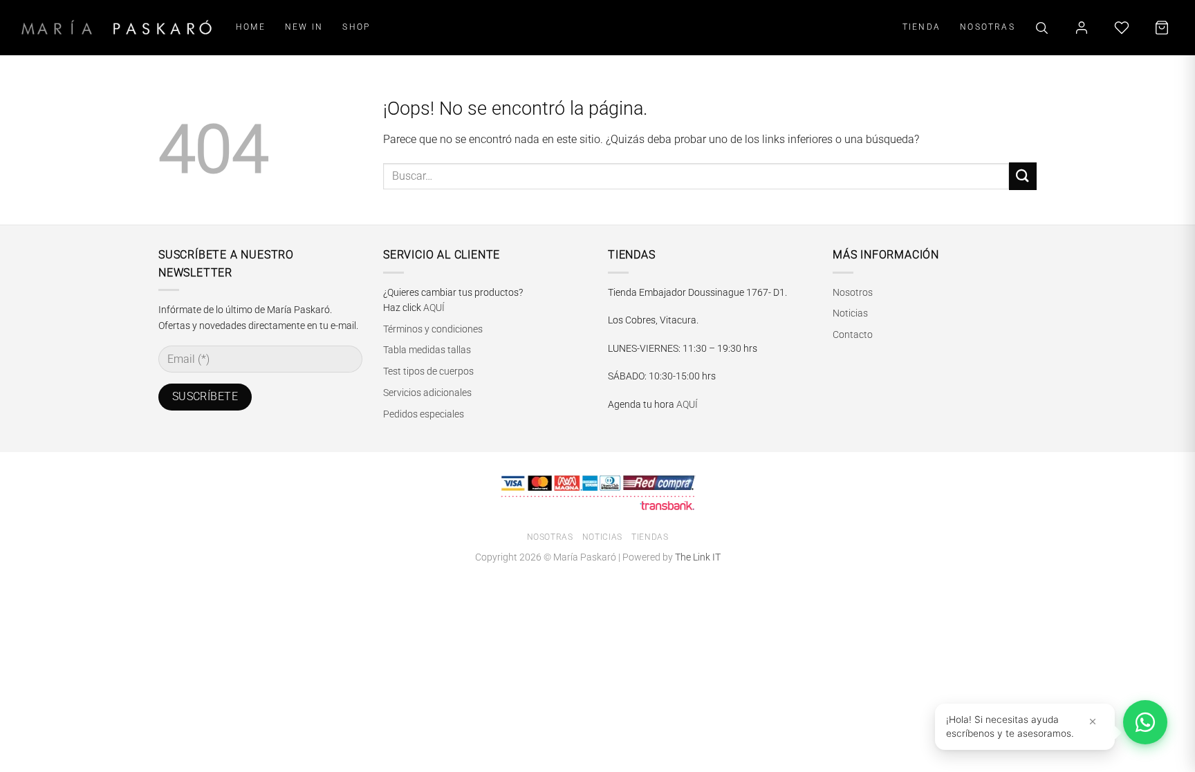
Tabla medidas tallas (427, 349)
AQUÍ (434, 307)
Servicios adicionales (427, 392)
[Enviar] (1023, 175)
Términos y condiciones (433, 329)
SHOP (356, 26)
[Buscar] (1041, 27)
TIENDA (921, 26)
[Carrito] (1162, 27)
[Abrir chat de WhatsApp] (1145, 722)
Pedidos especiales (423, 414)
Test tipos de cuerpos (428, 371)
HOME (251, 26)
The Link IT (698, 557)
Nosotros (853, 292)
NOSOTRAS (987, 26)
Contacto (853, 334)
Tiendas (649, 537)
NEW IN (304, 26)
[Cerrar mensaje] (1092, 721)
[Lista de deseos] (1122, 27)
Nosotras (550, 537)
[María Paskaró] (116, 27)
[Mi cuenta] (1081, 27)
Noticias (850, 313)
